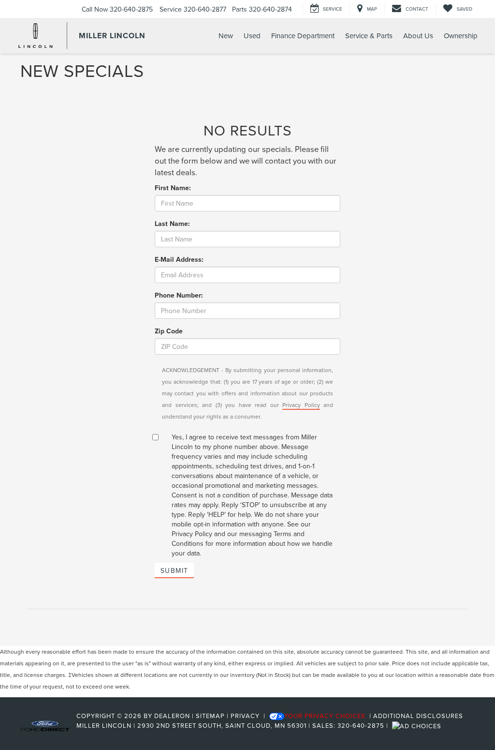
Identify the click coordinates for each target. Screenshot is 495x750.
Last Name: (172, 223)
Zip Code (169, 331)
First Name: (173, 188)
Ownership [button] (461, 35)
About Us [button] (418, 35)
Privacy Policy (301, 405)
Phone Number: (179, 295)
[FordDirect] (45, 725)
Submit (174, 570)
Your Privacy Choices (324, 715)
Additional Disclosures (418, 715)
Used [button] (252, 35)
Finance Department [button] (303, 35)
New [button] (225, 35)
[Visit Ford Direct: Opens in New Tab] (418, 725)
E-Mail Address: (179, 259)
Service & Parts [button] (369, 35)
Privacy (245, 715)
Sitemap (210, 715)
